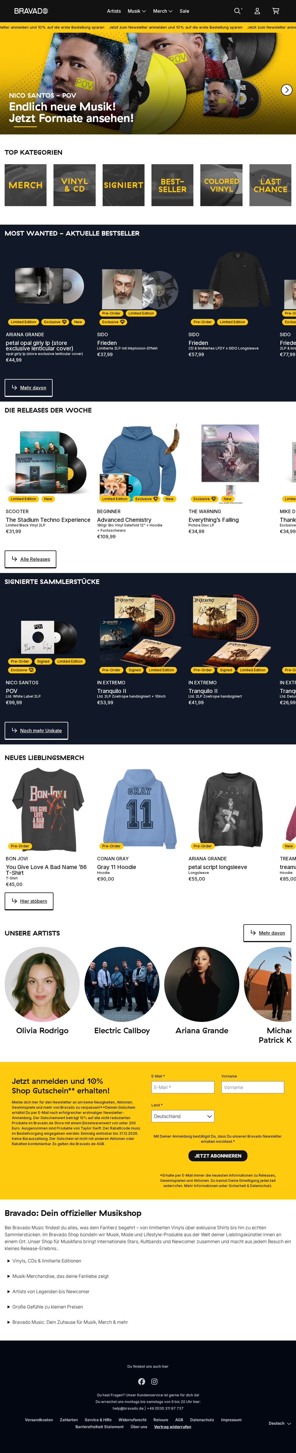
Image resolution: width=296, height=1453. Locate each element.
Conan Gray (113, 859)
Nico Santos (22, 682)
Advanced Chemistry (124, 520)
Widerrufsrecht (133, 1419)
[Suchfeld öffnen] (237, 11)
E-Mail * (158, 1076)
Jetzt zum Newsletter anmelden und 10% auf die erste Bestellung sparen (147, 27)
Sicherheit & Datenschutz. (250, 1186)
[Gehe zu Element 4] (103, 126)
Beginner (109, 511)
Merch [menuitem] (160, 11)
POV (12, 691)
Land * (157, 1105)
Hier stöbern (33, 901)
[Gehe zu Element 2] (51, 126)
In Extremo (111, 682)
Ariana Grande (25, 334)
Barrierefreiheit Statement (99, 1426)
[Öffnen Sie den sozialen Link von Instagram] (154, 1381)
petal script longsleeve (217, 867)
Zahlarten (69, 1419)
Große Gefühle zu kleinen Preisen (47, 1307)
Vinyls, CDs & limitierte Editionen (46, 1261)
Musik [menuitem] (134, 11)
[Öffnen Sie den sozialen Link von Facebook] (141, 1381)
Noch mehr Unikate (41, 730)
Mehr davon (33, 388)
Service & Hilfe (98, 1419)
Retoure (160, 1419)
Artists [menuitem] (114, 11)
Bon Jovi (17, 859)
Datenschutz (202, 1419)
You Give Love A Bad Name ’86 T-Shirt (46, 869)
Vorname (229, 1076)
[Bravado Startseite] (31, 11)
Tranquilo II (111, 691)
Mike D (287, 511)
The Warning (204, 511)
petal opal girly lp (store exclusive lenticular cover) (39, 345)
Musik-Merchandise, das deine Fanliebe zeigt (60, 1276)
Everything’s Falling (213, 520)
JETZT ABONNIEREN (218, 1156)
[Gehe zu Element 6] (155, 126)
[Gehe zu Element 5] (129, 126)
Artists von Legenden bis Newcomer (51, 1291)
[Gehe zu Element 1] (25, 126)
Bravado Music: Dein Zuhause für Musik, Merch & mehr (70, 1322)
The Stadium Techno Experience (48, 520)
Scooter (17, 511)
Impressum (231, 1419)
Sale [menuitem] (184, 11)
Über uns (139, 1426)
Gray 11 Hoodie (116, 867)
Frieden (107, 343)
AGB (179, 1419)
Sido (102, 334)
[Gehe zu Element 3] (77, 126)
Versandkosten (39, 1419)
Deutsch (276, 1423)
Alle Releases (35, 559)
